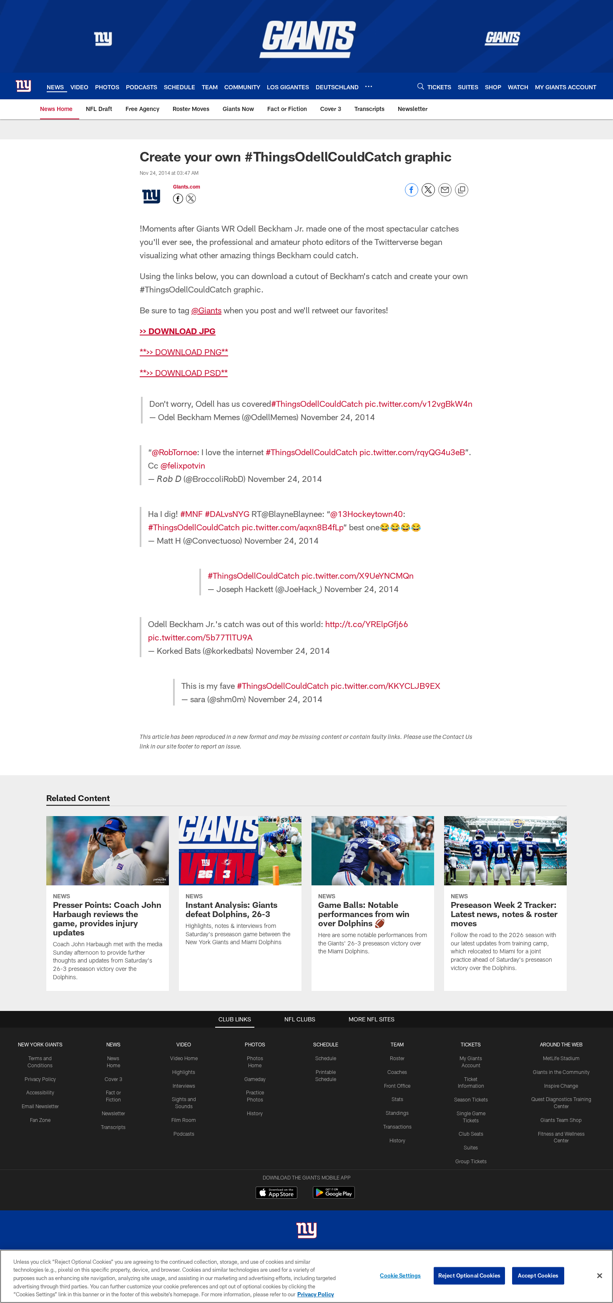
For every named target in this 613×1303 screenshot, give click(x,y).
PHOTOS (255, 1044)
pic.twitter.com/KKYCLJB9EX (385, 685)
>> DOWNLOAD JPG (178, 331)
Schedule (325, 1058)
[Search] (420, 86)
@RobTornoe (174, 452)
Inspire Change (561, 1086)
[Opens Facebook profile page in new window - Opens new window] (178, 199)
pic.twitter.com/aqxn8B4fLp (292, 527)
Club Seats (471, 1134)
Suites (471, 1147)
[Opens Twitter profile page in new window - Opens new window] (191, 199)
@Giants (206, 310)
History (255, 1113)
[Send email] (445, 194)
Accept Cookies (538, 1275)
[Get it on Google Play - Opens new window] (334, 1197)
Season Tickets (471, 1099)
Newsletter (113, 1113)
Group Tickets (471, 1161)
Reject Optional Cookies (469, 1275)
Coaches (397, 1072)
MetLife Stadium (561, 1058)
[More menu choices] (368, 86)
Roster (397, 1058)
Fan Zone (40, 1120)
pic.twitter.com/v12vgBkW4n (418, 403)
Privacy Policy (40, 1079)
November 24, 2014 (338, 417)
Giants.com (186, 186)
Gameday (255, 1079)
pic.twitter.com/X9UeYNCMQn (357, 575)
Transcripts (113, 1127)
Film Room (183, 1120)
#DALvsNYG (227, 514)
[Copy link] (461, 190)
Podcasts (183, 1134)
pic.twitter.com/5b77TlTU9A (200, 637)
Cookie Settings (400, 1275)
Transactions (397, 1126)
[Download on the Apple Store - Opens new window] (276, 1194)
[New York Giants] (306, 1231)
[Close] (599, 1276)
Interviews (184, 1086)
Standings (397, 1113)
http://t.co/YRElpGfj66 (366, 624)
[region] (306, 1276)
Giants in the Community (561, 1072)
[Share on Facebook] (411, 194)
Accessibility (40, 1092)
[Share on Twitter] (428, 194)
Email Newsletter (40, 1106)
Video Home (184, 1058)
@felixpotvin (183, 465)
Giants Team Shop (561, 1120)
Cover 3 (113, 1079)
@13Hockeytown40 (366, 514)
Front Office (397, 1086)
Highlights (183, 1072)
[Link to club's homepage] (23, 86)
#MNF (191, 514)
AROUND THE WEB (561, 1044)
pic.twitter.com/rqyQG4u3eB (412, 452)
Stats (397, 1099)
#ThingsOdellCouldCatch (317, 403)
